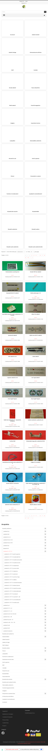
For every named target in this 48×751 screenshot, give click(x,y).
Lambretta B (6, 534)
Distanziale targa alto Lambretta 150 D (35, 441)
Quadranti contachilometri (35, 193)
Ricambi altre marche (12, 211)
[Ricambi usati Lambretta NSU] (35, 239)
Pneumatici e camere (35, 176)
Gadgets (12, 123)
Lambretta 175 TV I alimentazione (12, 585)
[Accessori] (12, 27)
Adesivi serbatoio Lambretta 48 (35, 420)
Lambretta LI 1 (6, 605)
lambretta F (6, 548)
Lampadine (12, 140)
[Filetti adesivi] (12, 97)
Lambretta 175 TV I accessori (11, 593)
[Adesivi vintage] (12, 44)
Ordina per (14, 251)
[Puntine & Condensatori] (12, 186)
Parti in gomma (35, 158)
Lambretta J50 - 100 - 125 (9, 622)
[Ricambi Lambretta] (12, 221)
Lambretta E (6, 545)
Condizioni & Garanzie (7, 717)
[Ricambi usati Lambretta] (12, 239)
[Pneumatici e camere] (35, 168)
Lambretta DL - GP (7, 616)
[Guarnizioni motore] (35, 115)
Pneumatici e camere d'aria (8, 693)
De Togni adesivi (36, 377)
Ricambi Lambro (35, 229)
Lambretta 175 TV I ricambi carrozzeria (13, 559)
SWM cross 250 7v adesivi (36, 335)
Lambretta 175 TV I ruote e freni (11, 568)
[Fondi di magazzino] (35, 97)
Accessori (12, 34)
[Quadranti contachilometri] (35, 186)
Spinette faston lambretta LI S (12, 504)
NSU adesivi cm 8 (12, 356)
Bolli (12, 70)
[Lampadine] (12, 133)
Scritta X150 (12, 441)
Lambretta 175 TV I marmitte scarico (12, 588)
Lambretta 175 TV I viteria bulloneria (12, 591)
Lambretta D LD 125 (7, 539)
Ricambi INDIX (35, 211)
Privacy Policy (5, 719)
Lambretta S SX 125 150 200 (9, 613)
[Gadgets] (12, 115)
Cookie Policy (5, 722)
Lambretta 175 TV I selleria (10, 579)
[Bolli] (12, 62)
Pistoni (12, 176)
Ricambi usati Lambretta (12, 246)
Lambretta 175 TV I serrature (11, 574)
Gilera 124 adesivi (36, 314)
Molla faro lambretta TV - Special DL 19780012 (12, 420)
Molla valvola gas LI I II (35, 293)
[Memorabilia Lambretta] (35, 133)
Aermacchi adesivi (12, 335)
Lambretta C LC (7, 537)
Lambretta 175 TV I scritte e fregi (11, 576)
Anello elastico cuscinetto (12, 483)
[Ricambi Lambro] (35, 221)
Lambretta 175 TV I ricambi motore (12, 562)
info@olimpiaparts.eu (30, 713)
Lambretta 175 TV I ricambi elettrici (12, 556)
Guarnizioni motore (35, 123)
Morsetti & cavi (12, 158)
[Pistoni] (12, 168)
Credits (28, 743)
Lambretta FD (6, 628)
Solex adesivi (35, 356)
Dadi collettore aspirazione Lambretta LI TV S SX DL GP (35, 484)
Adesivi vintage (12, 52)
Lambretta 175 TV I (7, 551)
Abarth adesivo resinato (35, 504)
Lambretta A (6, 531)
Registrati (22, 1)
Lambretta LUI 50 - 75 (8, 619)
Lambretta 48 (6, 625)
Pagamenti (5, 711)
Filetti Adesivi (5, 645)
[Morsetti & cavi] (12, 150)
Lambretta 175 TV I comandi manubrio (13, 582)
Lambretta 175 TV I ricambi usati (11, 602)
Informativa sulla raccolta (12, 749)
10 (28, 257)
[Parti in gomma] (35, 150)
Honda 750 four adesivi (35, 271)
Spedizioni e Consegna (7, 714)
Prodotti (4, 725)
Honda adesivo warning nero (12, 271)
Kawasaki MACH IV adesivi (12, 293)
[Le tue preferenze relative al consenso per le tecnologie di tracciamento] (2, 750)
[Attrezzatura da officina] (35, 44)
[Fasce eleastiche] (35, 80)
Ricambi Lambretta (12, 229)
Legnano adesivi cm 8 (12, 377)
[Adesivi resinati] (35, 27)
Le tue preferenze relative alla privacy (29, 749)
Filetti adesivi (12, 105)
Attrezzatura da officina (35, 52)
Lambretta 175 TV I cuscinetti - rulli (12, 596)
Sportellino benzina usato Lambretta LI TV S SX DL (12, 315)
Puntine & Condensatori (12, 193)
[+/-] (26, 252)
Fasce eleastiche (36, 87)
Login (26, 1)
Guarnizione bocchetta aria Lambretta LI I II (12, 463)
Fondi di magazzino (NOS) (8, 687)
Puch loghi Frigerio (12, 398)
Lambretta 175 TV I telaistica (11, 571)
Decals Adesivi (5, 636)
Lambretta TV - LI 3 (7, 611)
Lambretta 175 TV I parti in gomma (12, 554)
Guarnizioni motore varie (8, 659)
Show (29, 251)
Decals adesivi (12, 87)
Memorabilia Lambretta (35, 140)
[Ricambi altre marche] (12, 203)
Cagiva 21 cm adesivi (35, 462)
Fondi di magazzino (35, 105)
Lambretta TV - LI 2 (7, 608)
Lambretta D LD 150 (7, 542)
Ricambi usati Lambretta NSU (36, 246)
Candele (36, 70)
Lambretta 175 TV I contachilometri (12, 599)
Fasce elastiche (6, 676)
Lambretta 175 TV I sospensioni (11, 565)
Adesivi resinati (35, 34)
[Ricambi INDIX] (35, 203)
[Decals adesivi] (12, 80)
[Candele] (35, 62)
